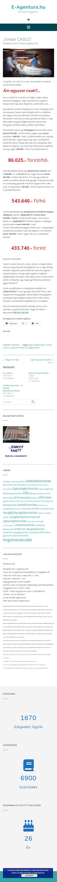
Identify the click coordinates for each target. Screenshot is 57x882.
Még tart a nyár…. (11, 359)
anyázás (7, 481)
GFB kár (35, 498)
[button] (28, 27)
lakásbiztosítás (27, 505)
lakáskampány (42, 505)
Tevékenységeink (9, 525)
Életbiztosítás (8, 529)
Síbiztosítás (31, 521)
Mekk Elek (17, 509)
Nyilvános (16, 345)
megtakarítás (8, 508)
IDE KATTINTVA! (21, 312)
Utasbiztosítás (24, 525)
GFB (25, 493)
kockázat (27, 501)
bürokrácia (32, 485)
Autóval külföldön (18, 481)
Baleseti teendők (10, 485)
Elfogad (29, 875)
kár (52, 501)
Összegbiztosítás (32, 347)
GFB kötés (44, 497)
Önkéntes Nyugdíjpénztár (29, 529)
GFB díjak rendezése (37, 493)
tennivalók (39, 521)
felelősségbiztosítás (12, 493)
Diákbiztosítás (42, 485)
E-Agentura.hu (28, 7)
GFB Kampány (22, 497)
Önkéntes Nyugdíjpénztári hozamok (20, 532)
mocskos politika (30, 508)
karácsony (18, 501)
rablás (40, 513)
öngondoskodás (17, 347)
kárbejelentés (10, 504)
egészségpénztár (46, 489)
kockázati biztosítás (40, 501)
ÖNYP (41, 532)
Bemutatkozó (22, 485)
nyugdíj (8, 512)
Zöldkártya (40, 525)
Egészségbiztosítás (37, 345)
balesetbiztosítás (38, 481)
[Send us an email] (28, 19)
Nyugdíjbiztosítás (25, 512)
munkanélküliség (47, 508)
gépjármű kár (8, 501)
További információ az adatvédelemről (31, 873)
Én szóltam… (8, 373)
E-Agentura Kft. (31, 43)
